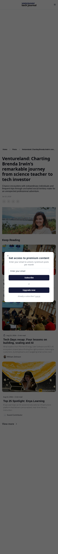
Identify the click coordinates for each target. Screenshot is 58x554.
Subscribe (29, 277)
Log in (37, 296)
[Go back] (8, 255)
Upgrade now (29, 290)
